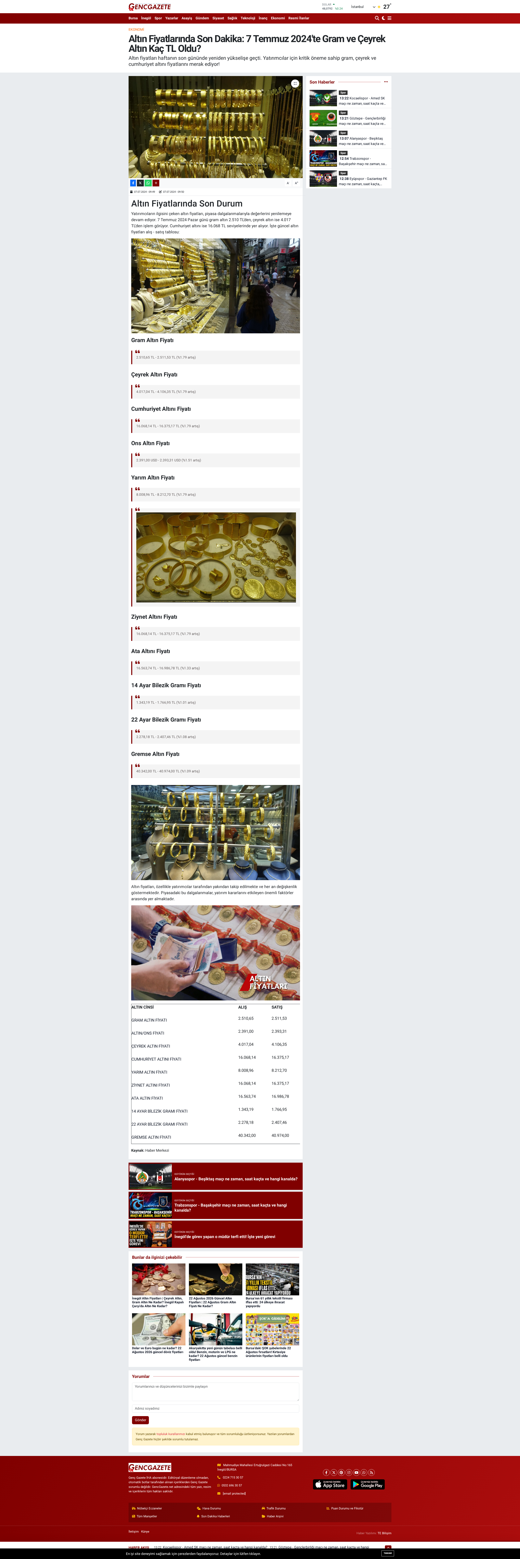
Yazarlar (171, 18)
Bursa (133, 18)
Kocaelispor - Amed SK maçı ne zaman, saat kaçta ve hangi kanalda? (362, 101)
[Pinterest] (341, 1472)
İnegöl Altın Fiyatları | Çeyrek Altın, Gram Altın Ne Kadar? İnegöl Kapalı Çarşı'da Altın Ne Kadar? (158, 1302)
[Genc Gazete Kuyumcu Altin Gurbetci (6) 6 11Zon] (216, 557)
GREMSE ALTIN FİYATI (151, 1137)
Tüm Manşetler (147, 1516)
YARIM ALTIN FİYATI (149, 1072)
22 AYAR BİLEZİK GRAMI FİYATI (159, 1124)
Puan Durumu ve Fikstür (347, 1508)
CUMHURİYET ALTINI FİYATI (156, 1059)
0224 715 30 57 (233, 1477)
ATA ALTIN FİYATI (147, 1098)
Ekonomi (278, 18)
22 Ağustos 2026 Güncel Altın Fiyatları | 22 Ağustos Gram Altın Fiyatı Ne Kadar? (212, 1302)
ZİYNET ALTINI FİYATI (150, 1085)
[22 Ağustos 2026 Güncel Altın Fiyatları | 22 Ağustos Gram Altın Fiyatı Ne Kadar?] (215, 1279)
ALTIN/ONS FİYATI (147, 1033)
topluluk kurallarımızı (171, 1434)
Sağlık (232, 18)
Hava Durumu (212, 1508)
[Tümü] (386, 82)
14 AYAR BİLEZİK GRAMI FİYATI (159, 1111)
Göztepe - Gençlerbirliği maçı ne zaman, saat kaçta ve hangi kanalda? (362, 121)
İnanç (263, 18)
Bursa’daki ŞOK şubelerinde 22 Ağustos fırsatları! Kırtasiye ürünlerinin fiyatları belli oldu (268, 1352)
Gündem (202, 18)
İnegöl (146, 18)
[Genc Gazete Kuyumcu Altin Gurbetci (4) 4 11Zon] (215, 285)
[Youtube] (356, 1472)
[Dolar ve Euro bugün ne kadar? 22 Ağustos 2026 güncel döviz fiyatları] (158, 1329)
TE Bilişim (384, 1533)
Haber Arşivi (275, 1516)
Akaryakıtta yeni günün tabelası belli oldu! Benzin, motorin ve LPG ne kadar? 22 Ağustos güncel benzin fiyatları (215, 1354)
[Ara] (377, 18)
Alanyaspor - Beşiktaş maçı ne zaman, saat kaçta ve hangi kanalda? (361, 141)
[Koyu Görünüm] (383, 18)
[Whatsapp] (364, 1472)
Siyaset (218, 18)
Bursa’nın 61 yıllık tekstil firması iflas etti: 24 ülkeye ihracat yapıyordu (269, 1302)
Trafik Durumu (276, 1508)
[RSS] (371, 1472)
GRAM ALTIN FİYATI (149, 1020)
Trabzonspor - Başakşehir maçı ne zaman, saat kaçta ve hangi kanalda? (363, 161)
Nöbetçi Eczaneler (149, 1508)
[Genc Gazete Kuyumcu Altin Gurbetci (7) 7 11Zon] (215, 832)
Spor (158, 18)
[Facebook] (326, 1472)
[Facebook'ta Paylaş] (133, 183)
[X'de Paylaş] (140, 183)
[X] (333, 1472)
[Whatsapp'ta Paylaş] (148, 183)
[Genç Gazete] (150, 6)
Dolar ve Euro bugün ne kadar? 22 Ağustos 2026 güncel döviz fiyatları (157, 1350)
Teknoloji (248, 18)
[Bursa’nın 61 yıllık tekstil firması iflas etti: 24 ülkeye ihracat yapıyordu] (272, 1279)
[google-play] (368, 1484)
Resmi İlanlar (298, 18)
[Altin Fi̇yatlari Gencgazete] (215, 952)
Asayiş (187, 18)
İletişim (134, 1531)
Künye (145, 1531)
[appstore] (330, 1484)
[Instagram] (349, 1472)
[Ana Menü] (389, 18)
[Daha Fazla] (156, 183)
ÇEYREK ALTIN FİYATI (150, 1046)
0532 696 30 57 (232, 1485)
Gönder (140, 1420)
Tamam (388, 1553)
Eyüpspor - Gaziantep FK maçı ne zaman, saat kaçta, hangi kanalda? (363, 182)
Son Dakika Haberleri (215, 1516)
